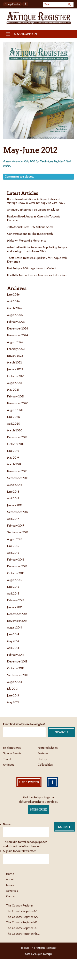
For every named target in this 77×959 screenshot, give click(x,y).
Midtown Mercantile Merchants (27, 240)
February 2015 (15, 600)
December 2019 (17, 437)
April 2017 (13, 519)
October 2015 (15, 573)
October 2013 (15, 668)
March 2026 (14, 308)
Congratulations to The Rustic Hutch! (30, 234)
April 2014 (13, 648)
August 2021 (14, 383)
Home (10, 874)
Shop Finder (12, 4)
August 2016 (14, 539)
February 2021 (15, 396)
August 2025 (15, 315)
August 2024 (15, 342)
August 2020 (15, 410)
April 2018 (13, 498)
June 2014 (13, 634)
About (10, 879)
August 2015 (14, 580)
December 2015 (17, 566)
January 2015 (15, 607)
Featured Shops (48, 748)
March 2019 (14, 464)
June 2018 (13, 491)
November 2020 (17, 403)
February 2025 (16, 322)
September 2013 (17, 675)
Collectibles (45, 764)
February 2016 (15, 559)
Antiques (8, 764)
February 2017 (15, 525)
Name (7, 824)
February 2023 (16, 349)
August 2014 (14, 627)
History (42, 759)
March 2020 (14, 430)
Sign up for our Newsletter (19, 851)
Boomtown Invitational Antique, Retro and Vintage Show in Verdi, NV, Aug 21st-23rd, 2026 (36, 201)
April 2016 (13, 553)
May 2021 (13, 389)
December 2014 (17, 614)
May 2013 (13, 702)
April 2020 (13, 423)
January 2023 (15, 355)
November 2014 (17, 621)
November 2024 (17, 335)
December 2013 (17, 661)
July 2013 (12, 688)
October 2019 (15, 444)
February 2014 (15, 654)
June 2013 (13, 695)
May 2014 (13, 641)
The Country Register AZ (21, 911)
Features (43, 753)
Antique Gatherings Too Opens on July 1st (33, 209)
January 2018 (15, 505)
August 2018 (14, 485)
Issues (10, 885)
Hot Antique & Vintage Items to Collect (32, 268)
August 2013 (14, 682)
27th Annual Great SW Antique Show (30, 227)
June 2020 (13, 417)
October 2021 (15, 376)
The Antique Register (51, 161)
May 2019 (13, 457)
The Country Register (19, 905)
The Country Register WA (22, 917)
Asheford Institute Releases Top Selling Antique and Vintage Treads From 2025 (37, 249)
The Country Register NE (21, 922)
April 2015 (13, 593)
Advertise (12, 890)
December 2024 (17, 328)
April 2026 (13, 301)
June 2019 (13, 451)
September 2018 (17, 478)
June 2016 (13, 546)
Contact (11, 896)
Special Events (12, 753)
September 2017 (17, 512)
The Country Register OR (21, 928)
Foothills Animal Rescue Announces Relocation (37, 275)
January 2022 (15, 369)
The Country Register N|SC (23, 934)
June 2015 (13, 587)
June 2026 (13, 294)
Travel (7, 759)
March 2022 (14, 362)
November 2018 (17, 471)
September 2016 (17, 532)
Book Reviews (12, 748)
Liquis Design (43, 954)
